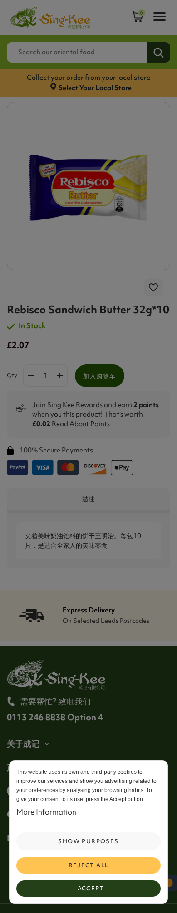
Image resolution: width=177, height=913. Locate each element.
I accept (88, 888)
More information (46, 812)
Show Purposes (88, 841)
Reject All (89, 865)
